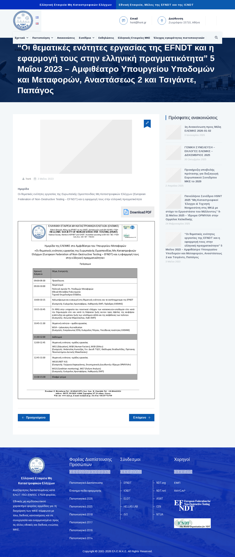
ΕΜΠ (177, 482)
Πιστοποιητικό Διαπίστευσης (86, 483)
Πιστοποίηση (41, 37)
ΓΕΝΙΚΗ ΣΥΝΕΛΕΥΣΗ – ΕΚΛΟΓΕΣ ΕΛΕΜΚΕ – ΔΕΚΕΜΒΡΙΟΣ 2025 (200, 151)
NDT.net (161, 491)
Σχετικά (20, 37)
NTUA (159, 514)
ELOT (127, 498)
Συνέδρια (85, 37)
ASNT (159, 498)
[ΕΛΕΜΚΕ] (23, 20)
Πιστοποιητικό (81, 498)
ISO (126, 514)
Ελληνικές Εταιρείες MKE (134, 37)
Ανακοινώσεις (66, 37)
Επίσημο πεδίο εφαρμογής (85, 491)
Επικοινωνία (23, 49)
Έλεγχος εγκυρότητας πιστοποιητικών (179, 37)
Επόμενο (139, 417)
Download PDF (141, 212)
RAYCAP (179, 490)
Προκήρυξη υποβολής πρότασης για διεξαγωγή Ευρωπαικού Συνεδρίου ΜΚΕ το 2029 (201, 175)
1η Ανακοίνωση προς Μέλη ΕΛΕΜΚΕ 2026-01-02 (203, 128)
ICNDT (127, 491)
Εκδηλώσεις (106, 37)
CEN (158, 506)
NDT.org (161, 483)
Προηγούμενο (36, 417)
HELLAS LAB (131, 506)
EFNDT (128, 483)
